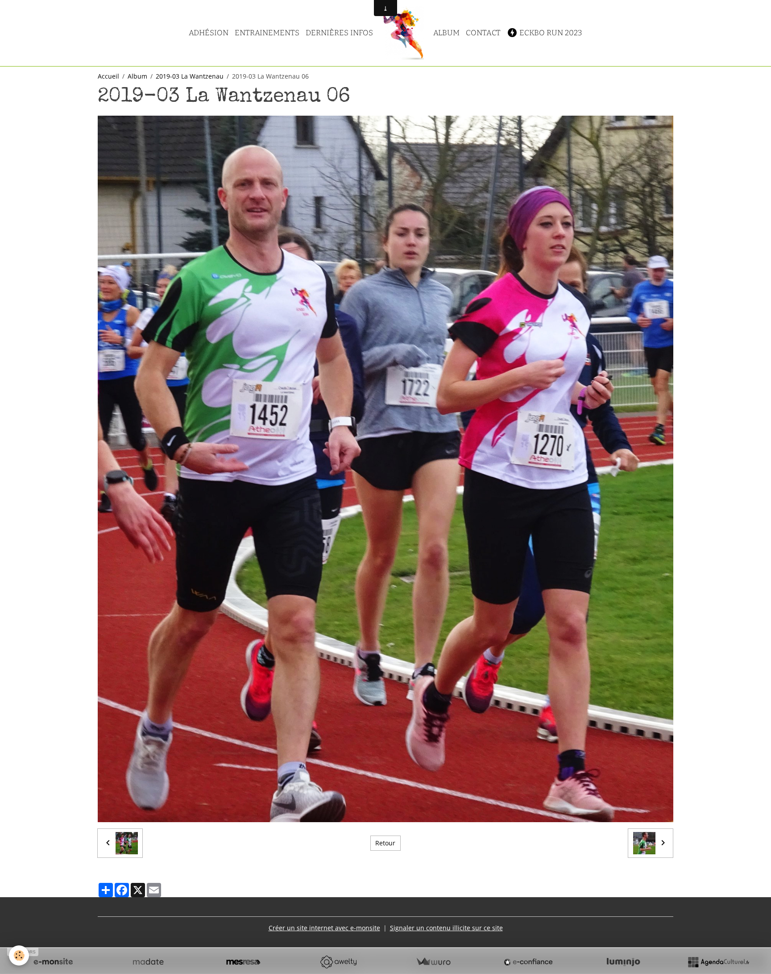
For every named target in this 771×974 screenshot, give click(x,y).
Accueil (108, 76)
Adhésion (208, 32)
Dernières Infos (339, 32)
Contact (483, 32)
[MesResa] (243, 962)
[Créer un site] (53, 962)
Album (446, 32)
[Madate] (148, 962)
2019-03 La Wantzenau (190, 76)
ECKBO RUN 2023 (550, 32)
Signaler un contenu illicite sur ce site (446, 928)
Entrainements (267, 32)
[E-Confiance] (528, 962)
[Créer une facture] (433, 962)
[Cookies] (19, 955)
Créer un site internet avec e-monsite (324, 928)
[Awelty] (338, 962)
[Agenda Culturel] (718, 962)
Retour (385, 843)
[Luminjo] (623, 962)
